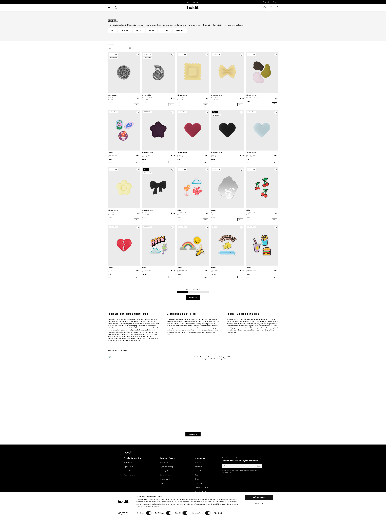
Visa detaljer (218, 513)
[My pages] (264, 7)
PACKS (151, 30)
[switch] (168, 513)
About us (198, 463)
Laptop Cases (128, 467)
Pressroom (198, 467)
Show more (193, 434)
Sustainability (199, 471)
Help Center (164, 463)
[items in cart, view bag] (277, 7)
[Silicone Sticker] (193, 72)
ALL (112, 30)
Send (258, 466)
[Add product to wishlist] (137, 54)
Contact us (163, 483)
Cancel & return (165, 475)
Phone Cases (128, 463)
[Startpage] (109, 350)
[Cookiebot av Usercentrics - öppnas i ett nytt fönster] (123, 513)
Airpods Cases (128, 471)
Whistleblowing (165, 479)
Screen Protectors (130, 475)
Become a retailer (200, 491)
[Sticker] (124, 130)
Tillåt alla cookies (259, 497)
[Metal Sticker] (124, 72)
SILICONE (125, 30)
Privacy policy (199, 483)
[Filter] (130, 48)
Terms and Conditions (202, 487)
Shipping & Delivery (166, 471)
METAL (138, 30)
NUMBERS (179, 30)
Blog (196, 475)
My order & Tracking (166, 467)
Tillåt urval (259, 504)
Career (197, 479)
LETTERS (165, 30)
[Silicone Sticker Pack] (262, 72)
